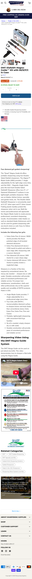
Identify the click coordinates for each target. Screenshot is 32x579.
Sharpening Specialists (15, 484)
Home (3, 21)
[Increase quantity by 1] (16, 89)
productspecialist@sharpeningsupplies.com (15, 494)
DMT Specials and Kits (9, 458)
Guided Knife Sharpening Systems (12, 461)
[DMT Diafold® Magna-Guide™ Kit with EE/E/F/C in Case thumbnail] (4, 62)
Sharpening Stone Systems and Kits (13, 471)
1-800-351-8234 (8, 491)
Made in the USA (13, 21)
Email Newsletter (5, 555)
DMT (4, 75)
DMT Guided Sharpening (16, 454)
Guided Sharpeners (8, 465)
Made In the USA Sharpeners (11, 468)
